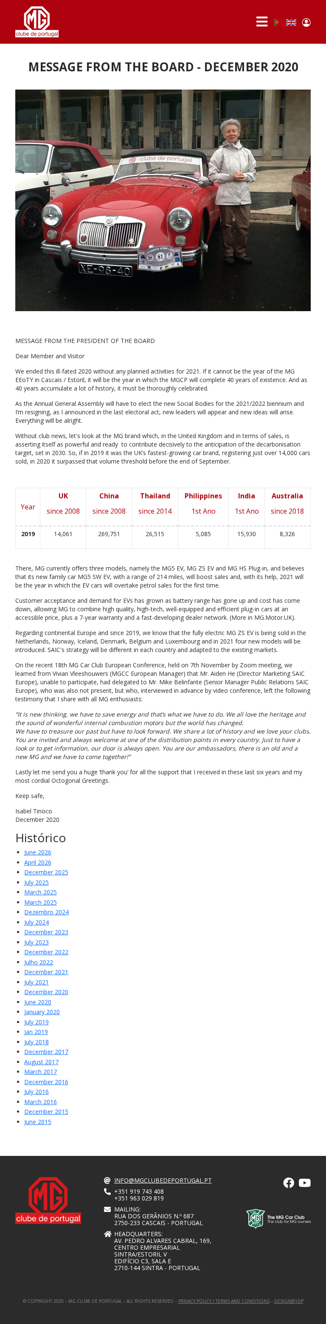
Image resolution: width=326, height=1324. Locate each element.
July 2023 (36, 942)
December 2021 (46, 972)
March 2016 (40, 1102)
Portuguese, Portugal (279, 22)
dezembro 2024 (46, 912)
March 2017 (40, 1072)
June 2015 (37, 1122)
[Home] (37, 22)
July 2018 (36, 1042)
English (291, 22)
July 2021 (36, 982)
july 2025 (36, 882)
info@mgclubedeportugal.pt (163, 1180)
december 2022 (46, 952)
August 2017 (41, 1062)
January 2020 (42, 1012)
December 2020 (46, 992)
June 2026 (37, 852)
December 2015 (46, 1112)
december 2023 (46, 932)
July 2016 (36, 1092)
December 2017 (46, 1052)
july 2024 (36, 922)
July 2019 (36, 1022)
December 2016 (46, 1082)
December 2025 (46, 872)
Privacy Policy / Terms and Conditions (224, 1301)
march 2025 (40, 892)
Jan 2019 (36, 1032)
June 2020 (37, 1002)
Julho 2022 (38, 962)
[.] (288, 1185)
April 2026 (37, 862)
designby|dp (289, 1301)
